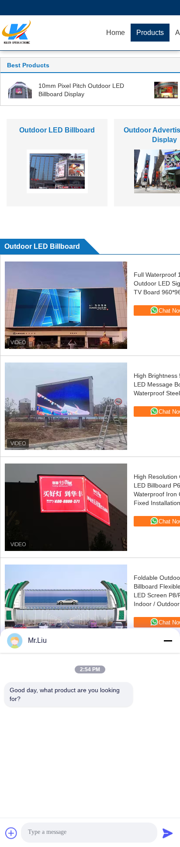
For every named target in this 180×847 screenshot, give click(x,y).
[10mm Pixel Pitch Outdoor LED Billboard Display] (20, 89)
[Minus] (168, 640)
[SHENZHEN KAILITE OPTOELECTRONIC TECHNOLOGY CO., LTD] (50, 32)
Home (115, 32)
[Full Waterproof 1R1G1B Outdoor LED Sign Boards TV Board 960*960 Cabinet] (66, 305)
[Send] (168, 833)
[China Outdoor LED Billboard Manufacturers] (57, 170)
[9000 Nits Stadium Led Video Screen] (166, 89)
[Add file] (11, 833)
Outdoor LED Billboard (57, 130)
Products (150, 32)
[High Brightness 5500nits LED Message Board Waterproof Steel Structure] (66, 406)
